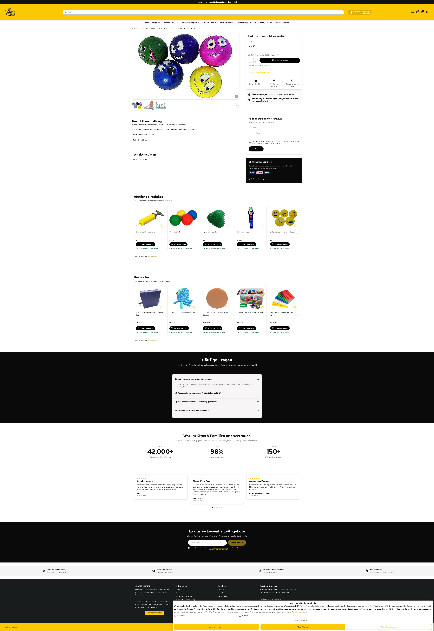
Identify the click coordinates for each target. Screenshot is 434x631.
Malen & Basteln (226, 23)
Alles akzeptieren (216, 627)
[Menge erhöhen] (256, 59)
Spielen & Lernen (169, 23)
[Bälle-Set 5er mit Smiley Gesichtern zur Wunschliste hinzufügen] (295, 226)
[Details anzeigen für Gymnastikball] (183, 218)
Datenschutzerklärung (281, 141)
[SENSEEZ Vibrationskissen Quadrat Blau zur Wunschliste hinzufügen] (161, 307)
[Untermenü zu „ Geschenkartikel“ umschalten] (290, 22)
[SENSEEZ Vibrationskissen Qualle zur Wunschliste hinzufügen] (194, 307)
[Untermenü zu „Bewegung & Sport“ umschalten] (198, 22)
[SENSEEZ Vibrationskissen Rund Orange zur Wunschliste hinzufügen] (228, 307)
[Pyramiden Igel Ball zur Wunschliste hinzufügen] (228, 226)
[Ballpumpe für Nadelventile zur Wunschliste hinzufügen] (161, 226)
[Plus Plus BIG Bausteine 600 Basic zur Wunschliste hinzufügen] (262, 307)
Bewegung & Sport (189, 23)
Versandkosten (266, 65)
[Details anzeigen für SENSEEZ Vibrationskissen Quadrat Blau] (150, 298)
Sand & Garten (208, 23)
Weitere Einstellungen (302, 620)
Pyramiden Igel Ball (210, 232)
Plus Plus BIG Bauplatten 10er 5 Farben (282, 313)
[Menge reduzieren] (256, 61)
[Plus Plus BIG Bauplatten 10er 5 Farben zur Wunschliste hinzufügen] (295, 307)
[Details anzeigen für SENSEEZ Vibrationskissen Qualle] (183, 298)
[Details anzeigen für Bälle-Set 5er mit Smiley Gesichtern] (284, 218)
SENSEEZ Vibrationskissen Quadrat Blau (149, 313)
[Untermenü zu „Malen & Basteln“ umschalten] (234, 22)
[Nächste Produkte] (297, 231)
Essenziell (181, 615)
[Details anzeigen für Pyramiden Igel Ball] (217, 218)
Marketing (246, 615)
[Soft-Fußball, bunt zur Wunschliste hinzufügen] (262, 226)
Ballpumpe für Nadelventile (146, 232)
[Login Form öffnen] (427, 12)
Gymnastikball (174, 232)
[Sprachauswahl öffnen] (412, 12)
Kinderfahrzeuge (150, 23)
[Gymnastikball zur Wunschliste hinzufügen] (194, 226)
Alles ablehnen (303, 627)
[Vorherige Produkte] (137, 231)
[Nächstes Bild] (236, 105)
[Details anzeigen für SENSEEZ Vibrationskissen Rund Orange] (217, 298)
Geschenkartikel (282, 23)
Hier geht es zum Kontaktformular (282, 94)
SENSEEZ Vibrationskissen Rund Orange (215, 313)
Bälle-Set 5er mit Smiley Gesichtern (284, 232)
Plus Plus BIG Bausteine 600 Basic (250, 312)
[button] (185, 65)
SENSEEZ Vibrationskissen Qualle (182, 312)
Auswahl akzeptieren (389, 627)
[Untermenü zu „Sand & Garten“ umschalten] (216, 22)
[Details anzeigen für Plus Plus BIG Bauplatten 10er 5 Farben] (284, 298)
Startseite (135, 28)
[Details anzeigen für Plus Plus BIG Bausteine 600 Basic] (251, 298)
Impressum (225, 612)
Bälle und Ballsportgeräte (166, 28)
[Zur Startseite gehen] (10, 12)
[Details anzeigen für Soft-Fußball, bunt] (251, 218)
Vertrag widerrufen (154, 613)
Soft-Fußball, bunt (244, 232)
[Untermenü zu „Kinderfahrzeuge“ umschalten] (159, 22)
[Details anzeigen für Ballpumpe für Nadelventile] (150, 218)
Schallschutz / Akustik (263, 23)
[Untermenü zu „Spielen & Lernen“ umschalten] (178, 22)
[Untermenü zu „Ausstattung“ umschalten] (250, 22)
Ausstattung (243, 23)
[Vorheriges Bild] (135, 105)
